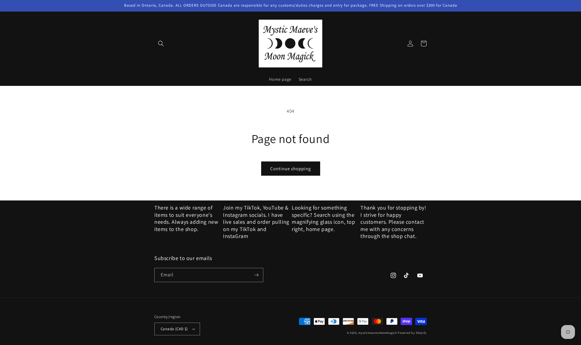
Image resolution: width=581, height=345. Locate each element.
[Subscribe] (256, 275)
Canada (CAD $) (174, 328)
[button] (161, 43)
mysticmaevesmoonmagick (377, 333)
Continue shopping (290, 168)
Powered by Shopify (412, 333)
